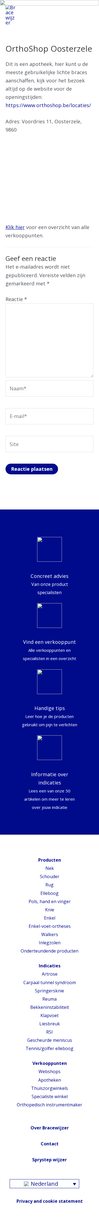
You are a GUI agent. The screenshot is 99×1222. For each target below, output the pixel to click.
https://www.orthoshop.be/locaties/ (48, 105)
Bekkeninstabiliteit (49, 1007)
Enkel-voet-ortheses (50, 926)
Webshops (49, 1071)
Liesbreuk (49, 1024)
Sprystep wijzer (49, 1160)
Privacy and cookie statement (49, 1201)
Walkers (49, 934)
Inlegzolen (50, 943)
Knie (49, 910)
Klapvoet (49, 1015)
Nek (49, 868)
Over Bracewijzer (50, 1128)
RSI (49, 1032)
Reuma (49, 999)
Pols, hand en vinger (50, 901)
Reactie (16, 299)
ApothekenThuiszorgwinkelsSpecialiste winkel (49, 1088)
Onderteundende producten (49, 951)
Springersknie (49, 991)
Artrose (49, 974)
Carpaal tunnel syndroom (49, 982)
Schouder (49, 876)
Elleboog (49, 893)
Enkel (49, 918)
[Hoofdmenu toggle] (87, 15)
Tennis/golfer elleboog (49, 1048)
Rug (49, 885)
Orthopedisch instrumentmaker (49, 1105)
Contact (50, 1144)
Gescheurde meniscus (49, 1040)
